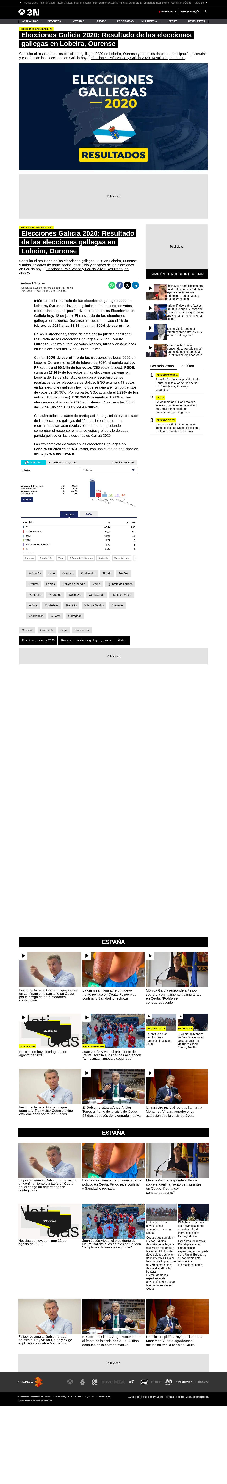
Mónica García (31, 3)
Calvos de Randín (73, 584)
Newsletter (196, 21)
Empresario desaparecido (156, 3)
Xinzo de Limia (121, 558)
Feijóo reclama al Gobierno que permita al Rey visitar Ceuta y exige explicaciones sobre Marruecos (46, 1111)
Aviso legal (134, 1397)
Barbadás (103, 558)
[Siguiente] (206, 3)
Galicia (122, 640)
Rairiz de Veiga (121, 594)
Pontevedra (88, 573)
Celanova (75, 594)
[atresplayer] (190, 11)
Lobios (50, 584)
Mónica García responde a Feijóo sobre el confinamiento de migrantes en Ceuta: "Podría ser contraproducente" (173, 996)
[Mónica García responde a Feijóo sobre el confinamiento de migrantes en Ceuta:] (177, 969)
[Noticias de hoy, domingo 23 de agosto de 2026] (50, 1031)
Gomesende (96, 594)
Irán (95, 3)
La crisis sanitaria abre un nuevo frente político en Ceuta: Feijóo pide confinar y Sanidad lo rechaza (178, 428)
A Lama (56, 616)
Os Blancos (36, 616)
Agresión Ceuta (47, 3)
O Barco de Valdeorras (81, 558)
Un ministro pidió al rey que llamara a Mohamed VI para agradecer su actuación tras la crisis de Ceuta (174, 1111)
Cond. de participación (197, 1397)
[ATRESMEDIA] (30, 1382)
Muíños (123, 573)
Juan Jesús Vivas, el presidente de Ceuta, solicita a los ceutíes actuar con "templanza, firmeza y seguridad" (177, 384)
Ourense (29, 558)
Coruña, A (46, 630)
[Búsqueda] (205, 11)
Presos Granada (65, 3)
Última (168, 11)
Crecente (117, 605)
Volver (27, 499)
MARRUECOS (185, 1029)
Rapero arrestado (201, 3)
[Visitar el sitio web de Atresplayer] (186, 1382)
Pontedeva (52, 605)
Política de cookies (174, 1397)
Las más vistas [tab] (162, 366)
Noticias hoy (27, 1046)
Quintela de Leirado (120, 584)
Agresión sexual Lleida (131, 3)
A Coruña (35, 573)
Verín (60, 558)
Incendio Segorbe (83, 3)
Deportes (54, 21)
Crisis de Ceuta (166, 420)
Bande (107, 573)
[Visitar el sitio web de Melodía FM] (169, 1382)
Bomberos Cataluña (108, 3)
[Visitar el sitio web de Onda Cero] (144, 1382)
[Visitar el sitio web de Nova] (107, 1382)
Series (172, 21)
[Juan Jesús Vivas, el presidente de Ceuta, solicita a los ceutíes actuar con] (113, 1031)
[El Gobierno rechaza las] (193, 1022)
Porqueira (35, 594)
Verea (96, 584)
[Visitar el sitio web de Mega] (119, 1382)
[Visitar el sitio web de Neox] (94, 1382)
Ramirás (71, 605)
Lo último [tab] (187, 366)
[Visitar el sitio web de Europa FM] (156, 1382)
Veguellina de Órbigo (181, 3)
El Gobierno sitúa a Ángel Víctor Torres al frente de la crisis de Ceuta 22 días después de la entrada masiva (111, 1111)
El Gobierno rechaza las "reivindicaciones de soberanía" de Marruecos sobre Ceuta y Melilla (191, 1040)
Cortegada (75, 616)
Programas (125, 21)
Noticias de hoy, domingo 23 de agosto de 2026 (43, 1053)
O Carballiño (46, 558)
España (113, 1133)
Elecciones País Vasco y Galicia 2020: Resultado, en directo (138, 58)
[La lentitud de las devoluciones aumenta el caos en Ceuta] (161, 1022)
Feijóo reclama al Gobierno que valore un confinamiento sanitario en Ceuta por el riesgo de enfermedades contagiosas (176, 407)
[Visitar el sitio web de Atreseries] (131, 1382)
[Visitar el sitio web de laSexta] (82, 1382)
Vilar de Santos (94, 605)
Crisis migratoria (167, 375)
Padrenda (55, 594)
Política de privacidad (152, 1397)
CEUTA (160, 398)
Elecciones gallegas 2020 (38, 640)
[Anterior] (20, 3)
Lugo (51, 573)
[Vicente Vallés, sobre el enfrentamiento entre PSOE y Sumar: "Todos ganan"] (157, 332)
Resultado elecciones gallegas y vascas (86, 640)
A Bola (33, 605)
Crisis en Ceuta (156, 1029)
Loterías (78, 21)
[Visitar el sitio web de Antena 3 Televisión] (70, 1382)
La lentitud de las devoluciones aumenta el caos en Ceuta (158, 1039)
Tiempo (101, 21)
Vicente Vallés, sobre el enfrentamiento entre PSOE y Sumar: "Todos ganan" (183, 332)
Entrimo (34, 584)
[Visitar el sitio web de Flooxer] (203, 1382)
